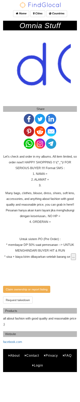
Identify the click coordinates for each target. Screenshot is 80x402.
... (73, 256)
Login (38, 365)
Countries (57, 13)
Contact (32, 355)
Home (22, 13)
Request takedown (18, 300)
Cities (38, 13)
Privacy (52, 355)
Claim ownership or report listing (27, 289)
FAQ (68, 355)
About (15, 355)
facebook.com (12, 342)
